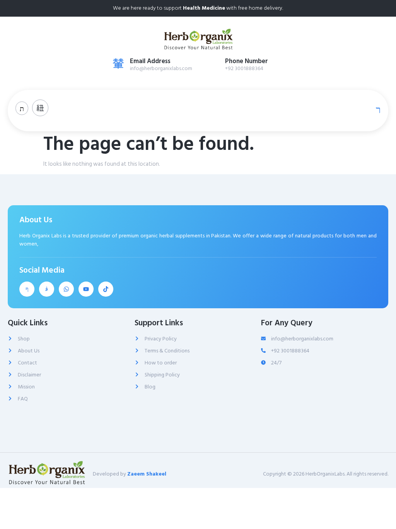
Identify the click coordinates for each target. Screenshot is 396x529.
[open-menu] (376, 109)
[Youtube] (86, 289)
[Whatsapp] (66, 289)
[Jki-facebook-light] (26, 289)
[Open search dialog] (21, 108)
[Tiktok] (105, 289)
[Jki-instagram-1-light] (46, 289)
